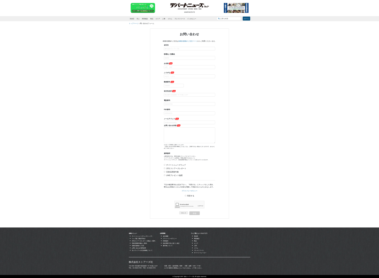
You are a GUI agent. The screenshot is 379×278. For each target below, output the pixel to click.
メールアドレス (171, 119)
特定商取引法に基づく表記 (171, 243)
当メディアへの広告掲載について (142, 250)
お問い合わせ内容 (172, 125)
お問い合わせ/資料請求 (139, 248)
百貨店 (132, 19)
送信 (194, 213)
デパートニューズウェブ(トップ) (142, 236)
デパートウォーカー (200, 253)
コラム (170, 19)
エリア (158, 19)
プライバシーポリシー (189, 191)
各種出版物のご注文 (138, 246)
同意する (190, 195)
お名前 (168, 63)
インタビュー (191, 19)
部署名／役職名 (169, 54)
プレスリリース (179, 19)
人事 (163, 19)
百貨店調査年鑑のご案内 (139, 243)
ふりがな (169, 72)
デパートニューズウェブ (176, 165)
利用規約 (165, 241)
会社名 (166, 45)
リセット (183, 213)
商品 (151, 19)
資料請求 (167, 153)
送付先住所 (169, 91)
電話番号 (167, 100)
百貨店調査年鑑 (172, 171)
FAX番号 (167, 109)
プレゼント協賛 (174, 175)
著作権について (168, 246)
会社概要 (165, 236)
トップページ (133, 23)
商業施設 (145, 19)
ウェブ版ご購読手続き (139, 238)
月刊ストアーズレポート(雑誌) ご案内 (143, 241)
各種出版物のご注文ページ (187, 41)
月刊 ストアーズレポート (176, 168)
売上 (138, 19)
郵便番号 (169, 82)
